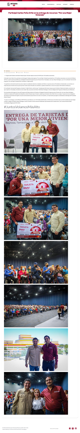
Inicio (43, 4)
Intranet (65, 4)
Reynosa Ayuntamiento (10, 72)
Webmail (72, 4)
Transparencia (50, 4)
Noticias (59, 4)
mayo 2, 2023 (20, 72)
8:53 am (27, 72)
